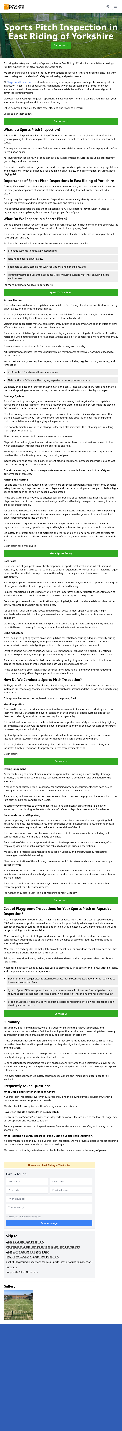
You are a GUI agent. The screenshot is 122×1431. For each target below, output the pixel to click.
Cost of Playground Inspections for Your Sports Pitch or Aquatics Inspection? (49, 1262)
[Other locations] (108, 7)
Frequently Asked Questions (22, 1272)
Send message (49, 1223)
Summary (11, 1267)
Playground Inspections (20, 82)
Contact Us (61, 761)
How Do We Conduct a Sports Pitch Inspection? (32, 1257)
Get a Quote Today (61, 553)
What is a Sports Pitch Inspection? (25, 1241)
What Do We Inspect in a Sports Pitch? (27, 1251)
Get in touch (61, 45)
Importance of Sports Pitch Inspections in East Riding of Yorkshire (43, 1246)
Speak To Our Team (61, 292)
